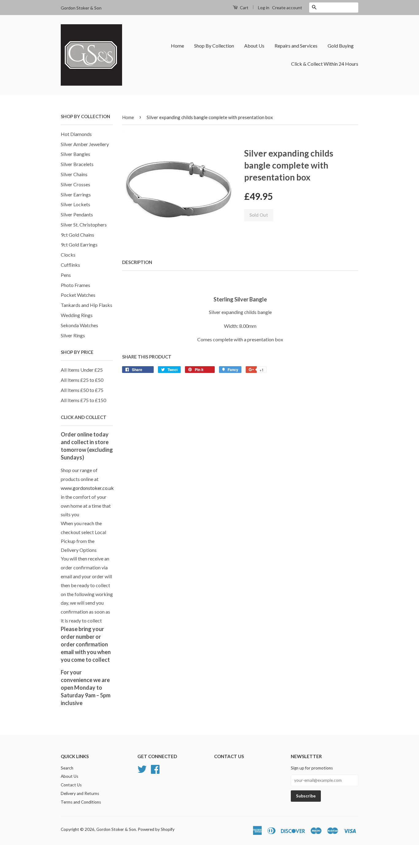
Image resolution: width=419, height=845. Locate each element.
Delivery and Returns (80, 793)
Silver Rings (73, 335)
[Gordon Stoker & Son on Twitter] (142, 768)
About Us (254, 45)
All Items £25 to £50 (82, 380)
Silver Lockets (75, 204)
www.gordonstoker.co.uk (87, 488)
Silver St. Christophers (84, 224)
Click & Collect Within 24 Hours (324, 64)
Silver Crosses (75, 184)
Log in (263, 7)
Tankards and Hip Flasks (86, 305)
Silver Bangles (75, 154)
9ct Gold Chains (77, 235)
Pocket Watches (78, 295)
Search (67, 768)
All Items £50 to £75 (82, 390)
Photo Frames (75, 285)
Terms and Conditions (81, 802)
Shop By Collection (214, 45)
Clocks (68, 255)
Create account (287, 7)
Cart (243, 7)
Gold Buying (341, 45)
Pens (66, 275)
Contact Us (71, 784)
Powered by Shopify (156, 829)
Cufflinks (70, 265)
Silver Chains (74, 174)
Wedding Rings (77, 315)
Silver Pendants (77, 214)
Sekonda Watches (79, 325)
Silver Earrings (76, 194)
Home (177, 45)
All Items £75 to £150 (83, 400)
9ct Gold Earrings (79, 244)
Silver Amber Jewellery (85, 144)
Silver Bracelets (77, 164)
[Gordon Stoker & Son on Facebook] (155, 768)
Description (137, 262)
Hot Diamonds (76, 134)
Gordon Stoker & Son (116, 829)
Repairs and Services (296, 45)
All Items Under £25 (82, 370)
